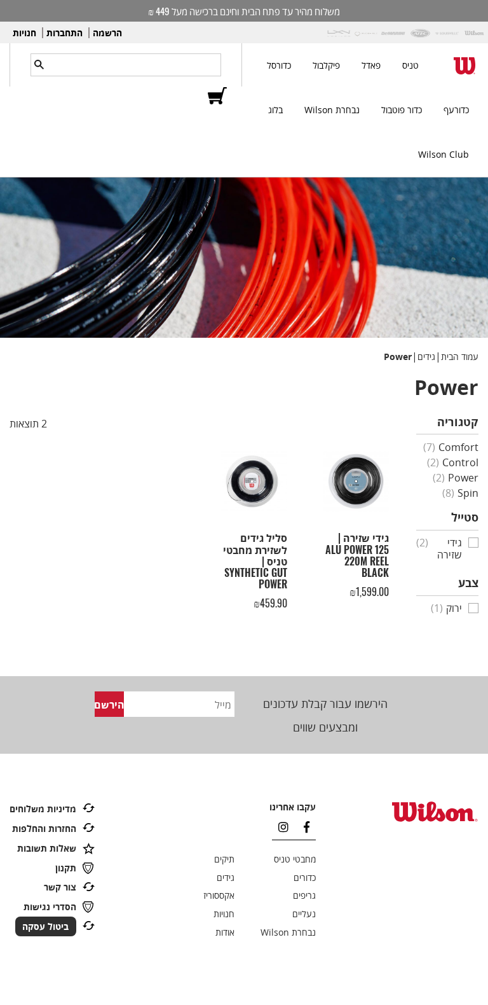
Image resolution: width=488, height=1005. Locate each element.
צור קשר (60, 887)
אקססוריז (218, 895)
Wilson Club (443, 154)
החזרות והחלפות (44, 828)
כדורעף (456, 110)
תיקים (224, 859)
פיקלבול (326, 65)
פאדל (371, 65)
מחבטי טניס (295, 859)
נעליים (304, 914)
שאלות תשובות (46, 848)
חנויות (24, 32)
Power (455, 478)
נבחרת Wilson (332, 110)
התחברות (64, 32)
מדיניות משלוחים (43, 809)
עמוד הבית (459, 356)
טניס (410, 65)
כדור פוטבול (401, 110)
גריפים (304, 895)
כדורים (305, 877)
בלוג (275, 110)
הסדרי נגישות (50, 907)
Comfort (450, 447)
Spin (460, 493)
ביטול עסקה (45, 926)
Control (452, 462)
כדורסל (279, 65)
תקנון (65, 868)
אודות (224, 932)
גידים (426, 356)
